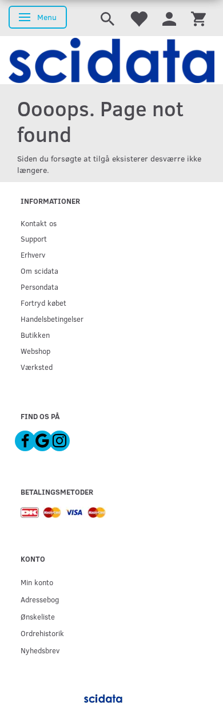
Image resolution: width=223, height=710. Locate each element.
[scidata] (111, 60)
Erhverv (33, 254)
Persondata (39, 286)
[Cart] (198, 18)
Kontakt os (39, 223)
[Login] (169, 18)
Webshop (35, 351)
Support (34, 238)
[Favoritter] (138, 18)
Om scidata (39, 270)
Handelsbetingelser (52, 319)
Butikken (35, 335)
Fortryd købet (43, 302)
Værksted (37, 367)
